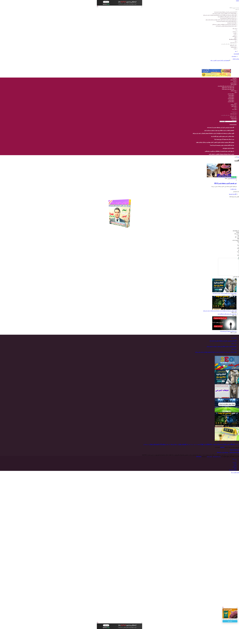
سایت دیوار (173, 444)
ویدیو (235, 103)
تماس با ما (234, 109)
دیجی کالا (189, 444)
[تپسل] (97, 6)
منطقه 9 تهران (231, 100)
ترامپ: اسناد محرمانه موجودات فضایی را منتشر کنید (226, 26)
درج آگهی (192, 444)
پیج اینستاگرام (234, 91)
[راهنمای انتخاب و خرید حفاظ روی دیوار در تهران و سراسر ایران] (224, 292)
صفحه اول (235, 78)
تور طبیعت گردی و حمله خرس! (225, 183)
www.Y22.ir (232, 178)
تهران (236, 92)
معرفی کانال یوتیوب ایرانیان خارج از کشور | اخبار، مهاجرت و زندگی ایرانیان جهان (221, 20)
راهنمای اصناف (234, 84)
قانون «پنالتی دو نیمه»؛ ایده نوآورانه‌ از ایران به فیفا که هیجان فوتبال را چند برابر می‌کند (220, 15)
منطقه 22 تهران (231, 101)
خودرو (235, 108)
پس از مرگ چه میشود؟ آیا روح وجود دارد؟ (228, 18)
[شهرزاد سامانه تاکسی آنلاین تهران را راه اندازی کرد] (227, 440)
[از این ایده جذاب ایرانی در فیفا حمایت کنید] (227, 412)
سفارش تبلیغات (236, 59)
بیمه (214, 444)
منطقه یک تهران (231, 94)
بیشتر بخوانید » (233, 189)
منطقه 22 (163, 444)
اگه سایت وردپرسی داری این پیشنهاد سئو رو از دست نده (225, 12)
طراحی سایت (209, 456)
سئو (177, 444)
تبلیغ (212, 444)
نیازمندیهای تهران (154, 444)
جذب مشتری (195, 444)
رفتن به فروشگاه (233, 45)
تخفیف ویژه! (230, 621)
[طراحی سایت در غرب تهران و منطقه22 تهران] (227, 369)
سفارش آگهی (234, 106)
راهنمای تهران (182, 444)
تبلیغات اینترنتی (233, 83)
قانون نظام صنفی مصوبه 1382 (228, 89)
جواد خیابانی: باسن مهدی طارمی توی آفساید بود (227, 16)
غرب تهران (168, 444)
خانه (238, 157)
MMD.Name (198, 456)
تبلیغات (237, 1)
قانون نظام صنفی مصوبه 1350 (228, 87)
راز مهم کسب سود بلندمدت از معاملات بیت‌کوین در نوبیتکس (224, 24)
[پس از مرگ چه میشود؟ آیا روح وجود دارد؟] (224, 330)
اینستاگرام (219, 444)
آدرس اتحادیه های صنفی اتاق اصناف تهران (226, 86)
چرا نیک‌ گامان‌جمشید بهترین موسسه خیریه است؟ (226, 21)
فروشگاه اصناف (233, 80)
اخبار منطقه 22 (237, 444)
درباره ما (235, 81)
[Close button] (237, 607)
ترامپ (198, 444)
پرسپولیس (145, 444)
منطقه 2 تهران (231, 95)
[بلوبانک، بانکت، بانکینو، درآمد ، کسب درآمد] (216, 64)
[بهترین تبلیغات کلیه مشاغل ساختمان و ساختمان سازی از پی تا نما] (227, 398)
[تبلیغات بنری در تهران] (216, 71)
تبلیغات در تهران (206, 444)
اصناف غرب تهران (228, 444)
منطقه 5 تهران (231, 97)
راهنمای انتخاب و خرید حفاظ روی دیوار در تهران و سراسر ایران (224, 13)
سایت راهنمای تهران (217, 456)
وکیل (148, 444)
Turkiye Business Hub (234, 452)
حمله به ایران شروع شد (232, 23)
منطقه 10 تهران (231, 98)
